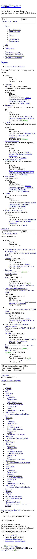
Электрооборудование (13, 159)
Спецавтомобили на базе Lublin (18, 487)
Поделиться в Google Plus (14, 54)
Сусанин (24, 120)
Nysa (6, 391)
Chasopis (24, 225)
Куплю (8, 491)
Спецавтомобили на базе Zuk (17, 438)
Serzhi (23, 208)
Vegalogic (4, 550)
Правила (8, 388)
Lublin (7, 464)
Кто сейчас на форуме (10, 510)
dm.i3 (23, 290)
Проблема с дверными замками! (16, 289)
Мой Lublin (10, 466)
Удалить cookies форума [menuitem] (13, 539)
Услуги (8, 494)
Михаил (24, 253)
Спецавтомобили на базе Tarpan (18, 463)
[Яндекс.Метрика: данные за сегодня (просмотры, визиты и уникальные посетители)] (11, 546)
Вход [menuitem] (6, 47)
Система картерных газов (20, 99)
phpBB (23, 548)
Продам (9, 493)
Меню (7, 26)
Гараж (4, 62)
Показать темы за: (8, 366)
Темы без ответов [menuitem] (15, 30)
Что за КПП (29, 116)
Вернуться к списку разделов (11, 381)
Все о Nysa (10, 412)
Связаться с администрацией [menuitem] (15, 541)
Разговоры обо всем (13, 502)
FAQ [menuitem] (6, 45)
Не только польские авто (13, 496)
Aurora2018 (25, 191)
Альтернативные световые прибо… (21, 171)
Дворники (8, 270)
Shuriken (24, 174)
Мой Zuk (9, 418)
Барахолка (8, 489)
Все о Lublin (10, 485)
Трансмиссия (9, 105)
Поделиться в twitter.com (13, 58)
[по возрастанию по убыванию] (8, 370)
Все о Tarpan (10, 461)
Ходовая (8, 122)
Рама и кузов (9, 176)
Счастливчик (25, 103)
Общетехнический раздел (14, 498)
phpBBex (12, 548)
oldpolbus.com (11, 6)
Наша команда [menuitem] (14, 41)
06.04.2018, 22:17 (11, 274)
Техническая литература (13, 210)
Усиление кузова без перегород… (20, 187)
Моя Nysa (9, 393)
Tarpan (7, 440)
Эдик (7, 277)
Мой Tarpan (10, 442)
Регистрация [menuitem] (9, 48)
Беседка (7, 500)
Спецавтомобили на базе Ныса (18, 414)
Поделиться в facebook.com (14, 56)
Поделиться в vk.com (12, 52)
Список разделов (11, 535)
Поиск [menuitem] (11, 35)
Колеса (7, 193)
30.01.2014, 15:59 (11, 350)
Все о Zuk (9, 436)
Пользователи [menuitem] (14, 39)
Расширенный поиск (9, 21)
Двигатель (8, 85)
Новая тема (5, 229)
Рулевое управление (12, 141)
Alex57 (23, 328)
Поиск (24, 19)
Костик (23, 158)
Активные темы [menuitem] (14, 32)
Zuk (6, 416)
